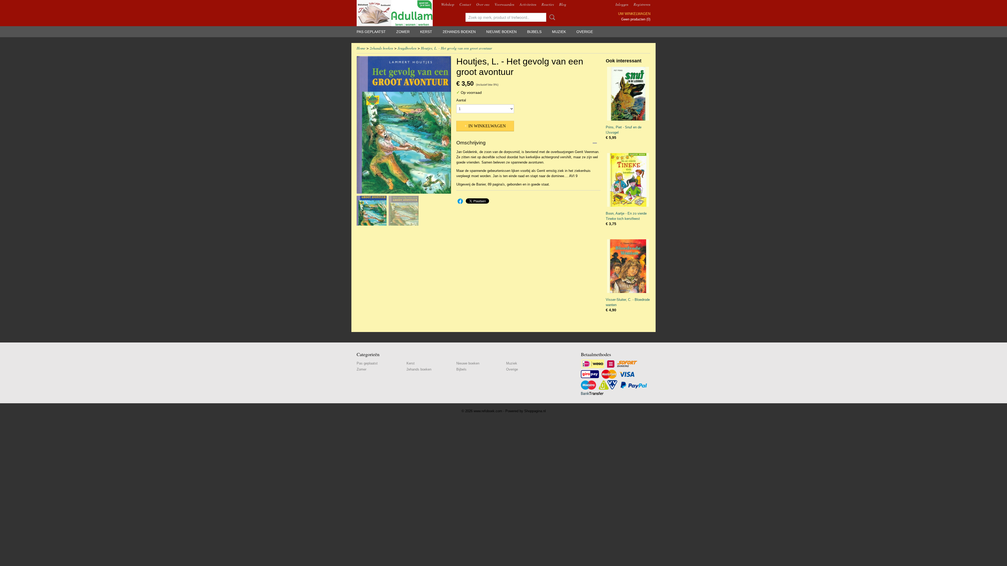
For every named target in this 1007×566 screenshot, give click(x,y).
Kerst (426, 32)
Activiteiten (527, 4)
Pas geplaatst (371, 32)
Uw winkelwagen (634, 14)
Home (361, 48)
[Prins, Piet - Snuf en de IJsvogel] (628, 94)
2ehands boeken (459, 32)
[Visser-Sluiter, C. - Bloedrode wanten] (628, 266)
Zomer (403, 32)
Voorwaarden (504, 4)
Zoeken (551, 17)
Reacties (548, 4)
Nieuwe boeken (501, 32)
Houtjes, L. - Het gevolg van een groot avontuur (456, 48)
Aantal (461, 100)
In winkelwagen (487, 126)
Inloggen (621, 4)
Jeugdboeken (407, 48)
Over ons (482, 4)
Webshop (447, 4)
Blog (562, 4)
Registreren (642, 4)
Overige (584, 32)
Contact (465, 4)
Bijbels (534, 32)
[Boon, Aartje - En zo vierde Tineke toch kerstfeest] (628, 180)
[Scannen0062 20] (404, 125)
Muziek (559, 32)
